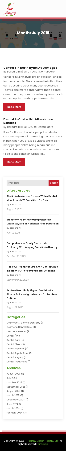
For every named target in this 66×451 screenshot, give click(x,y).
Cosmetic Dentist (16, 331)
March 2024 (13, 408)
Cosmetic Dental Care (19, 327)
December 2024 (16, 399)
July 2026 (12, 378)
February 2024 (15, 412)
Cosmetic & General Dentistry (23, 322)
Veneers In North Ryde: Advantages (30, 68)
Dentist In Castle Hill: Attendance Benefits (28, 121)
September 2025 (16, 386)
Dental (10, 335)
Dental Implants (15, 348)
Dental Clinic (14, 344)
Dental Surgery (15, 357)
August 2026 (14, 373)
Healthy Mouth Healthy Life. (43, 440)
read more (14, 107)
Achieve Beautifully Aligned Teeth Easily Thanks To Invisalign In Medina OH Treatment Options (33, 294)
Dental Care (47, 71)
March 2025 (13, 395)
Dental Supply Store (18, 353)
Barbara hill (14, 71)
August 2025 (13, 391)
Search (54, 182)
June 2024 (12, 404)
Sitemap (43, 444)
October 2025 (14, 382)
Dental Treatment (17, 361)
